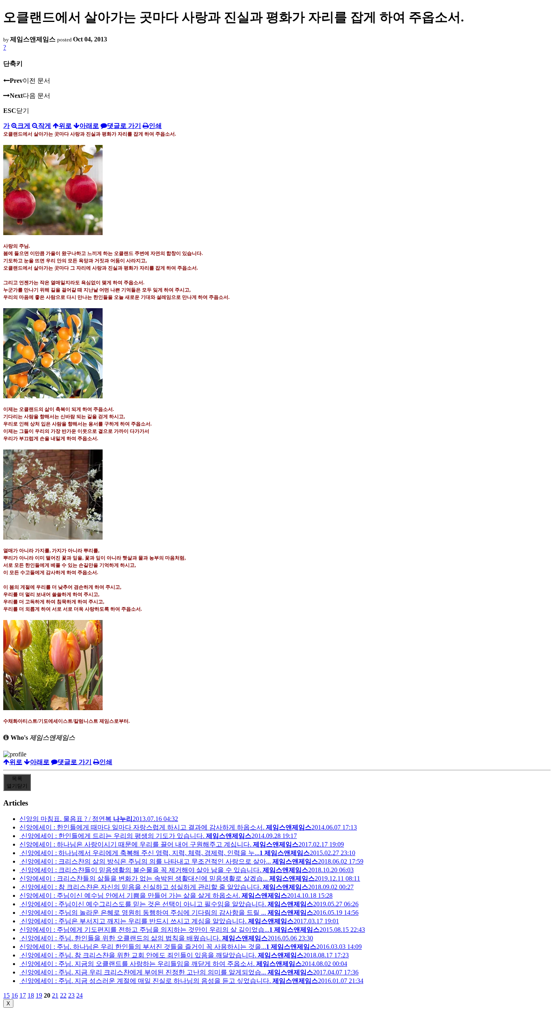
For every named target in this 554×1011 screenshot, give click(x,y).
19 (39, 995)
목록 (17, 782)
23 (71, 995)
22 (63, 995)
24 (79, 995)
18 (31, 995)
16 (14, 995)
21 (55, 995)
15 (6, 995)
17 (22, 995)
